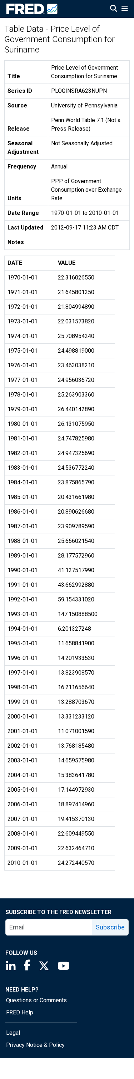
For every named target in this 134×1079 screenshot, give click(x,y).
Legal (13, 1032)
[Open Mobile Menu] (124, 9)
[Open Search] (114, 9)
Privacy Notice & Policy (35, 1045)
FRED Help (19, 1012)
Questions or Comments (36, 1000)
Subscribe (110, 927)
